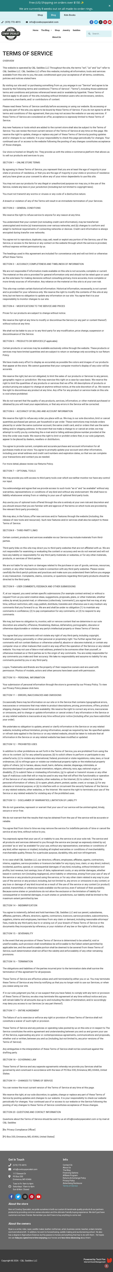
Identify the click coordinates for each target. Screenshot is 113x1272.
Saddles (76, 30)
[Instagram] (101, 22)
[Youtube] (110, 22)
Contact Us (67, 1165)
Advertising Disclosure (72, 1183)
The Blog (45, 30)
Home (35, 30)
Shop (57, 30)
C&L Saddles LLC (28, 1260)
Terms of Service (70, 1186)
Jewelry (66, 30)
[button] (40, 15)
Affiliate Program (70, 1175)
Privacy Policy (69, 1181)
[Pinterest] (105, 22)
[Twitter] (96, 22)
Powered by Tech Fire (94, 1259)
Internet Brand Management (94, 1262)
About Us (56, 37)
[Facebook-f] (91, 22)
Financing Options (70, 1173)
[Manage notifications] (106, 1266)
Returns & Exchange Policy (74, 1178)
